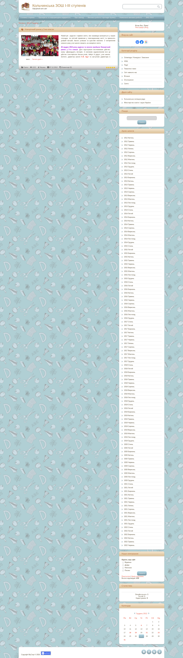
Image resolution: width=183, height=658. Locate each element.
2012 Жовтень (129, 159)
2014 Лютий (128, 213)
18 (130, 633)
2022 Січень (128, 527)
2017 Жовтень (129, 354)
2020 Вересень (129, 469)
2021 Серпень (129, 509)
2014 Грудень (129, 242)
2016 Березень (129, 289)
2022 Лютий (128, 531)
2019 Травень (129, 419)
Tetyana (42, 67)
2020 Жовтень (129, 473)
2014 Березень (129, 217)
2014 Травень (129, 224)
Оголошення (128, 80)
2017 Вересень (129, 351)
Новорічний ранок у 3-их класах (39, 29)
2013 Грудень (129, 206)
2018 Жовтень (129, 394)
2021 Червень (129, 502)
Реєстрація (139, 27)
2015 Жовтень (129, 271)
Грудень (35, 23)
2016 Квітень (129, 293)
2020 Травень (129, 459)
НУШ (126, 61)
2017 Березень (129, 329)
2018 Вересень (129, 390)
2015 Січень (128, 246)
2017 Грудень (129, 361)
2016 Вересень (129, 307)
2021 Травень (129, 498)
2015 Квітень (129, 257)
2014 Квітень (129, 221)
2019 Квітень (129, 415)
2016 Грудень (129, 318)
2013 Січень (128, 170)
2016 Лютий (128, 286)
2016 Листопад (129, 314)
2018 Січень (128, 365)
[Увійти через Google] (146, 42)
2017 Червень (129, 340)
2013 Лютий (128, 174)
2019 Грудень (129, 441)
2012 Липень (129, 149)
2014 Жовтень (129, 235)
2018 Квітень (129, 376)
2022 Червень (129, 545)
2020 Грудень (129, 480)
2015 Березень (129, 253)
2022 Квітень (129, 538)
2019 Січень (128, 405)
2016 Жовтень (129, 311)
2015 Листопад (129, 275)
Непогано (128, 568)
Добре (127, 565)
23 (159, 633)
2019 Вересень (129, 430)
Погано (127, 570)
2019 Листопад (129, 437)
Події (126, 65)
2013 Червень (129, 188)
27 (141, 636)
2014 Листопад (129, 239)
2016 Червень (129, 300)
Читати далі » (37, 59)
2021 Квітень (129, 495)
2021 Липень (129, 506)
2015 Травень (129, 260)
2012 (28, 23)
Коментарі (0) (67, 67)
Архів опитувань (137, 576)
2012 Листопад (129, 163)
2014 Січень (128, 210)
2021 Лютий (128, 488)
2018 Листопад (129, 397)
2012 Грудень (129, 167)
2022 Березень (129, 534)
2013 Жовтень (129, 199)
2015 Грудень (129, 278)
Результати (126, 576)
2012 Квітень (129, 138)
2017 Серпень (129, 347)
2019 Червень (129, 423)
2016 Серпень (129, 304)
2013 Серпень (129, 192)
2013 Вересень (129, 195)
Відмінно (128, 562)
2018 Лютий (128, 369)
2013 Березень (129, 177)
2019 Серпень (129, 426)
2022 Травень (129, 542)
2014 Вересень (129, 232)
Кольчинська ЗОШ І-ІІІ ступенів (59, 5)
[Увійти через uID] (137, 42)
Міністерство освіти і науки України (137, 103)
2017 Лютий (128, 325)
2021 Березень (129, 491)
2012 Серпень (129, 152)
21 (147, 633)
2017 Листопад (129, 358)
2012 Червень (129, 145)
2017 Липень (129, 343)
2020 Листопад (129, 477)
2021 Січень (128, 484)
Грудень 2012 (141, 613)
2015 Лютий (128, 250)
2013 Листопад (129, 203)
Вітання (127, 76)
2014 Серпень (129, 228)
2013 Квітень (129, 181)
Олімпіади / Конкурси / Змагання (136, 57)
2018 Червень (129, 383)
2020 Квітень (129, 455)
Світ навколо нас (130, 72)
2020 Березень (129, 451)
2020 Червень (129, 462)
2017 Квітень (129, 332)
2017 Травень (129, 336)
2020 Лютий (128, 448)
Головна (22, 23)
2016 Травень (129, 296)
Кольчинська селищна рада (134, 99)
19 (136, 633)
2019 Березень (129, 412)
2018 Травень (129, 379)
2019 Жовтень (129, 433)
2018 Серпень (129, 387)
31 (124, 640)
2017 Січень (128, 322)
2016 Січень (128, 282)
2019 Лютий (128, 408)
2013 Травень (129, 185)
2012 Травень (129, 141)
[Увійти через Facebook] (142, 42)
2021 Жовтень (129, 516)
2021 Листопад (129, 520)
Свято (26, 67)
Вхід (146, 27)
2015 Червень (129, 264)
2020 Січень (128, 444)
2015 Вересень (129, 268)
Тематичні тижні (130, 69)
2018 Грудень (129, 401)
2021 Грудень (129, 524)
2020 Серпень (129, 466)
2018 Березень (129, 372)
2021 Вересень (129, 513)
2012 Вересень (129, 156)
